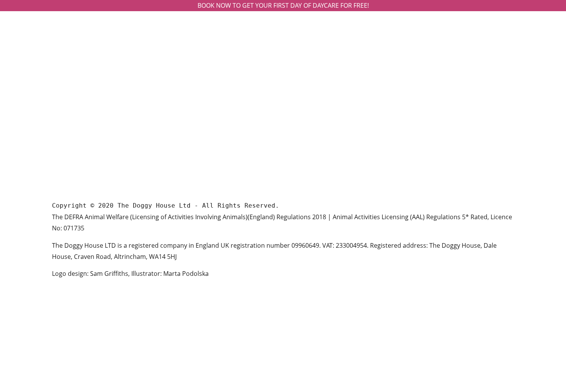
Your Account (308, 129)
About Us (303, 80)
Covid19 (301, 166)
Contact (301, 117)
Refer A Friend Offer (317, 142)
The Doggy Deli (310, 105)
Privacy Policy (309, 154)
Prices (298, 92)
